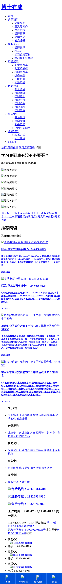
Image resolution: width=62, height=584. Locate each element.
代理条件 (20, 103)
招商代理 (13, 85)
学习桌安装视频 (24, 58)
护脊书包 (20, 75)
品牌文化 (20, 37)
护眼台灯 (20, 79)
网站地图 (29, 526)
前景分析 (20, 89)
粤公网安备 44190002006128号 (28, 529)
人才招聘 (20, 138)
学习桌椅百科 (22, 54)
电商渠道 (20, 120)
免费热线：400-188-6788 (28, 489)
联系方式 (20, 134)
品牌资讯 (20, 47)
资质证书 (20, 40)
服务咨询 (20, 124)
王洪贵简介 (21, 26)
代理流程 (20, 106)
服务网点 (47, 467)
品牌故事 (20, 33)
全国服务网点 (22, 127)
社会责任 (20, 51)
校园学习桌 (21, 72)
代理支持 (20, 99)
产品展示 (13, 61)
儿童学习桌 (21, 65)
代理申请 (20, 110)
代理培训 (20, 96)
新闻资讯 (13, 44)
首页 (10, 16)
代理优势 (20, 92)
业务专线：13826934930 (28, 496)
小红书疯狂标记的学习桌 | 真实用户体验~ (31, 216)
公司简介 (20, 23)
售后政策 (20, 117)
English (12, 141)
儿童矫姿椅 (21, 68)
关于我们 (13, 19)
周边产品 (20, 82)
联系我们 (13, 131)
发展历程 (20, 30)
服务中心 (13, 113)
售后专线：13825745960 (28, 504)
